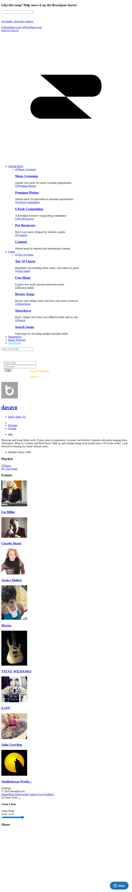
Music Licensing (26, 176)
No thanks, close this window (17, 21)
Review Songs (25, 294)
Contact (32, 794)
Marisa (6, 625)
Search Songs (24, 327)
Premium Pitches (27, 192)
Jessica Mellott (11, 580)
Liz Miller (8, 512)
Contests (21, 242)
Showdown (23, 310)
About (4, 794)
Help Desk (15, 794)
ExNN (5, 708)
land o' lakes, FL (17, 416)
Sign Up (34, 376)
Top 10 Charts (25, 261)
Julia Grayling (11, 744)
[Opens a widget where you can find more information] (119, 886)
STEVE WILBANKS (16, 671)
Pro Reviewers (25, 225)
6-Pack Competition (29, 209)
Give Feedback (45, 794)
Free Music (23, 278)
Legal (24, 794)
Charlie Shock (11, 543)
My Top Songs (9, 468)
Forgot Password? (39, 371)
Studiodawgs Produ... (16, 781)
